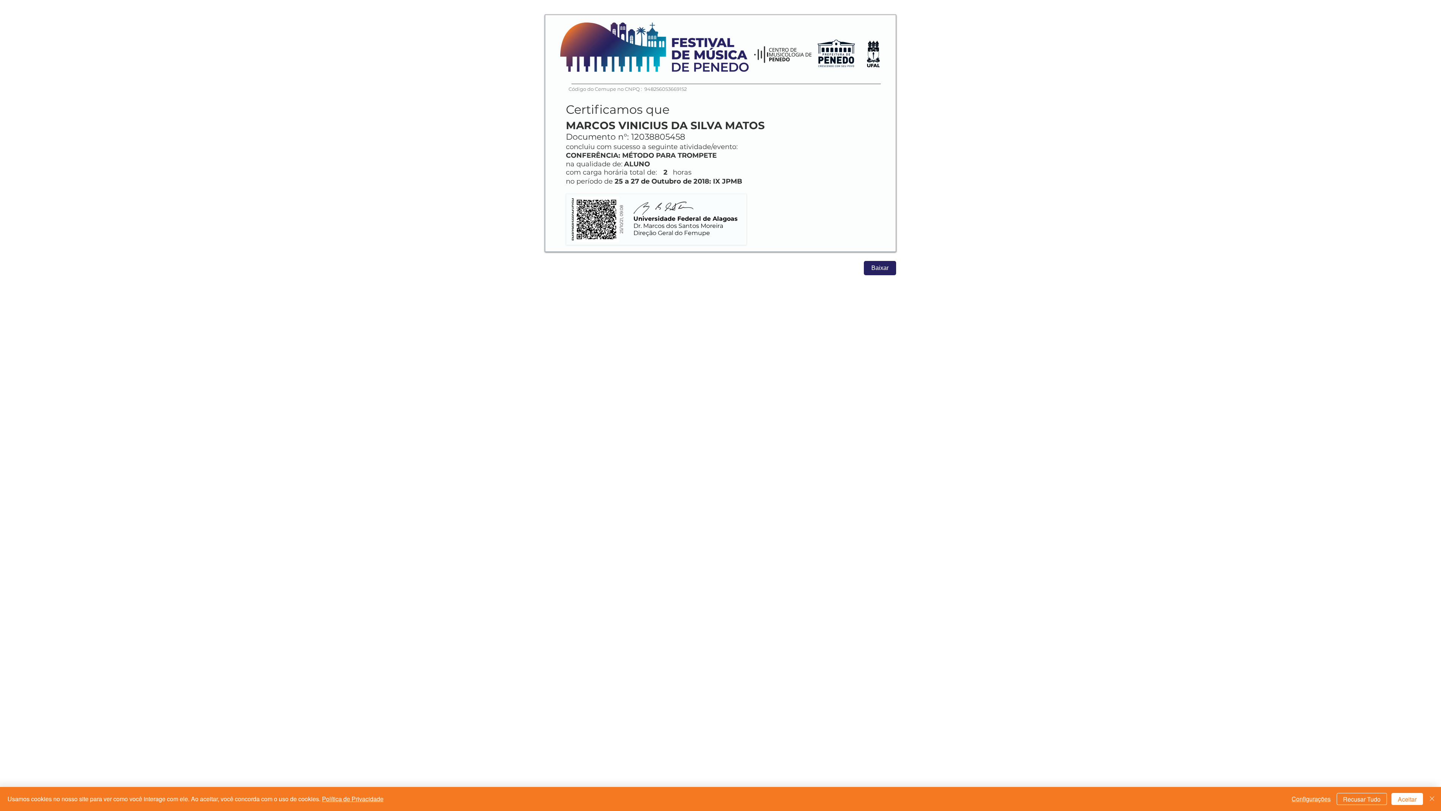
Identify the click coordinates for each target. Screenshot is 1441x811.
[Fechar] (1431, 799)
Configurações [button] (1311, 798)
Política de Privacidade (353, 798)
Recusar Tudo (1362, 799)
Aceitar (1407, 799)
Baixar (880, 268)
